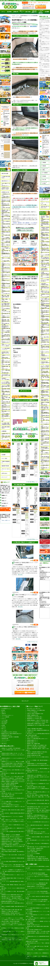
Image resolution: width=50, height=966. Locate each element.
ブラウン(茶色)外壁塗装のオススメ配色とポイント (45, 441)
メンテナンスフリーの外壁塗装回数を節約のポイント (45, 273)
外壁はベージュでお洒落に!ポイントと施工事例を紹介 (45, 437)
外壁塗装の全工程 (5, 192)
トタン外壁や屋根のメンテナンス (6, 349)
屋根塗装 (20, 222)
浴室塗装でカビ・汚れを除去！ (6, 379)
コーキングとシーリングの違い (6, 420)
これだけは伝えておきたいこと (7, 715)
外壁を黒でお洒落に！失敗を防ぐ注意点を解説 (45, 429)
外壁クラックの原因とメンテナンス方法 (6, 259)
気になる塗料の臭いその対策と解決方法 (45, 258)
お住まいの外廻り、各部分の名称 (7, 794)
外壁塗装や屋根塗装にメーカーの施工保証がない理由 (45, 306)
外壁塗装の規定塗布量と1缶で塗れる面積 (45, 370)
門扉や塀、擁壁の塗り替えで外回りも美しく (35, 753)
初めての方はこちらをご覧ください (34, 708)
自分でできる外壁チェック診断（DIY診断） (9, 788)
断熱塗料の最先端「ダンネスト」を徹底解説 (45, 396)
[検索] (49, 75)
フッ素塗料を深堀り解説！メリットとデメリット (45, 444)
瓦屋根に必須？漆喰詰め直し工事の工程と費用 (36, 786)
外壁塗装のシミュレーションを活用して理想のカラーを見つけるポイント (44, 71)
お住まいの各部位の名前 (6, 222)
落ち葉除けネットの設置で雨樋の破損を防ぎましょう (37, 815)
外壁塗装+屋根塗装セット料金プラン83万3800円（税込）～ (38, 720)
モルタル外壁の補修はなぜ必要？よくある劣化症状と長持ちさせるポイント (44, 50)
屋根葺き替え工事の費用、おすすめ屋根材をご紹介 (37, 745)
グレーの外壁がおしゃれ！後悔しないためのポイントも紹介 (12, 919)
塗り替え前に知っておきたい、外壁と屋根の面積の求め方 (12, 864)
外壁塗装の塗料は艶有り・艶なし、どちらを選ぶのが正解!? (38, 931)
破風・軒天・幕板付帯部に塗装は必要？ (5, 296)
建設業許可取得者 (5, 465)
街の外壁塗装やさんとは (6, 708)
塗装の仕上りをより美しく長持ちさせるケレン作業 (6, 278)
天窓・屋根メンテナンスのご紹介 (6, 311)
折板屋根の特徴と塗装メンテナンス (5, 353)
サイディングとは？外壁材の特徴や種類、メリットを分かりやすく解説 (44, 55)
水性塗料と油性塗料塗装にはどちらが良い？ (45, 347)
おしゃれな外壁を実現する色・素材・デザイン (45, 418)
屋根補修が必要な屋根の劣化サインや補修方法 (6, 330)
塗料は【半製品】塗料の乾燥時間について (6, 416)
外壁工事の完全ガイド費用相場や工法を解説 (6, 199)
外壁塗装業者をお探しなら (6, 735)
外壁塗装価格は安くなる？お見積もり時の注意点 (6, 207)
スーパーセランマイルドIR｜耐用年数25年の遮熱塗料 (37, 874)
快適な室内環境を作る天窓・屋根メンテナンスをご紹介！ (38, 806)
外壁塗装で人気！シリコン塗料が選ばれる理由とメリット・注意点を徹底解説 (44, 60)
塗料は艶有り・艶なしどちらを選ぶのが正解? (45, 344)
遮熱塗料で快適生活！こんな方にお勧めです (35, 886)
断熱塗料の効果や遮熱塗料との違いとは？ (45, 392)
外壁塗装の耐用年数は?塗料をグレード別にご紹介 (6, 225)
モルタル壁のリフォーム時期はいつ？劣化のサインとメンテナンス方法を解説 (44, 38)
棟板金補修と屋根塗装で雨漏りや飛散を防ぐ (6, 390)
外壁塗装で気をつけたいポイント (6, 289)
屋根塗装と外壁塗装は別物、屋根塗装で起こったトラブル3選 (13, 844)
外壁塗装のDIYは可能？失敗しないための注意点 (45, 329)
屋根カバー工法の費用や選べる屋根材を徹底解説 (6, 218)
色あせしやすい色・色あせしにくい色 (45, 146)
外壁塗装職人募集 (4, 738)
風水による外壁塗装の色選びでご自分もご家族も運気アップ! (13, 763)
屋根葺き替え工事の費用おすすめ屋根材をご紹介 (6, 214)
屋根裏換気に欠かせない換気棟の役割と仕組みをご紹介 (12, 894)
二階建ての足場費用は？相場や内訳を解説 (45, 321)
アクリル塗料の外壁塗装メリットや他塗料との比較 (6, 237)
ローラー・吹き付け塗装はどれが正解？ (45, 366)
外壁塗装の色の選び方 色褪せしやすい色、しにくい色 (11, 753)
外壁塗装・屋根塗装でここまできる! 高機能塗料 (10, 834)
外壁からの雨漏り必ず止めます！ (33, 736)
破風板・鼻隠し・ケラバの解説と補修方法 (6, 300)
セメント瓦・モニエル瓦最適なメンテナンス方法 (6, 360)
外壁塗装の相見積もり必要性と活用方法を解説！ (45, 231)
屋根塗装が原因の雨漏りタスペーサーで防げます (6, 337)
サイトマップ (4, 477)
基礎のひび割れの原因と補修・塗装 (44, 407)
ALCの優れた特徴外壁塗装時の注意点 (6, 424)
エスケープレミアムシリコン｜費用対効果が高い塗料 (37, 883)
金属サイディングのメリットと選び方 (6, 345)
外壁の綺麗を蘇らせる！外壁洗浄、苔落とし (45, 373)
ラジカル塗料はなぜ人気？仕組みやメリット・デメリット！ (12, 938)
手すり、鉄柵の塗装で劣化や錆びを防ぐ (6, 371)
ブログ (17, 15)
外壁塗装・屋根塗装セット (5, 67)
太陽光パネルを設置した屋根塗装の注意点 (45, 381)
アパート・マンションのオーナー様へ (45, 203)
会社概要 (47, 11)
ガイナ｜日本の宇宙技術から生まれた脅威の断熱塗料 (37, 899)
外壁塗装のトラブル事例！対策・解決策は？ (45, 411)
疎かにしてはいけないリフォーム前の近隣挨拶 (45, 254)
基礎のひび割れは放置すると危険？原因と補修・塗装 (11, 909)
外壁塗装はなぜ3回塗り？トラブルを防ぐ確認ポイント (11, 838)
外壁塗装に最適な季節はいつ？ (6, 233)
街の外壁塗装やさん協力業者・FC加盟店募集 (10, 736)
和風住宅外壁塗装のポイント (45, 355)
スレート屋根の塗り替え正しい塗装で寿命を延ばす (6, 334)
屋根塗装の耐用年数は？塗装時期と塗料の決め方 (45, 415)
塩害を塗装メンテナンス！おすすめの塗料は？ (6, 412)
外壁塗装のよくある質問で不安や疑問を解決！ (45, 220)
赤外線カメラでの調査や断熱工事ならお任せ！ (6, 203)
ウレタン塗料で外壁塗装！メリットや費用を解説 (6, 240)
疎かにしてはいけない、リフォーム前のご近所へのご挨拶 (12, 776)
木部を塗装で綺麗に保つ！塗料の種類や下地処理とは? (45, 385)
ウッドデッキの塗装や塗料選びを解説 (6, 375)
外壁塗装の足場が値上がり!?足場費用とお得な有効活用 (37, 858)
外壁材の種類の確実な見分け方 (44, 269)
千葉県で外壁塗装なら (6, 462)
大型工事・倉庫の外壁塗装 (32, 851)
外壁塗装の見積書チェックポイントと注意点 (45, 239)
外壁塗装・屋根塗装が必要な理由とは (8, 784)
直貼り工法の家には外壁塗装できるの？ (45, 340)
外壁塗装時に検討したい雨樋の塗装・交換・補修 (6, 319)
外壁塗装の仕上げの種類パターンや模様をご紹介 (45, 452)
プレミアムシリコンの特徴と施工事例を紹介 (45, 456)
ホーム (3, 11)
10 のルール (3, 718)
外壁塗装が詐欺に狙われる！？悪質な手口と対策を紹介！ (12, 841)
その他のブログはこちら (32, 641)
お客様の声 (15, 11)
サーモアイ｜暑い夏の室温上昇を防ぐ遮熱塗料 (36, 873)
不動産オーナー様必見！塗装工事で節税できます (45, 310)
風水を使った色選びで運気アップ (45, 137)
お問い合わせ (4, 473)
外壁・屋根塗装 (26, 222)
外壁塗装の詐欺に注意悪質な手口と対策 (45, 246)
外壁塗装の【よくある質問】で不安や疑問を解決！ (11, 748)
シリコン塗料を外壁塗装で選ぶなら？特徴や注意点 (6, 244)
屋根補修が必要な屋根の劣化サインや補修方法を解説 (37, 816)
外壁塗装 (15, 222)
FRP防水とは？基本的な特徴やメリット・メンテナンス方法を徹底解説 (44, 27)
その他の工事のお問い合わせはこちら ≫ (25, 269)
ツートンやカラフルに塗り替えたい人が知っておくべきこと (45, 151)
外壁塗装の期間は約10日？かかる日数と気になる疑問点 (12, 764)
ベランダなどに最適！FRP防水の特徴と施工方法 (6, 401)
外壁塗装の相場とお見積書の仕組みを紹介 (45, 235)
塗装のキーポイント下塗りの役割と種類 (45, 292)
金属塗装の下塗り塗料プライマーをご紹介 (45, 295)
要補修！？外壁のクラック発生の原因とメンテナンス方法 (12, 819)
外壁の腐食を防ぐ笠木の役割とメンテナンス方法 (6, 315)
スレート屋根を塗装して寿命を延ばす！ (34, 850)
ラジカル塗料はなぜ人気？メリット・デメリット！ (45, 463)
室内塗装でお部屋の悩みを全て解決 (34, 755)
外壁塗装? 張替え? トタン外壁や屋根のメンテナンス (37, 775)
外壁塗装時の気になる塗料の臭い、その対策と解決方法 (12, 778)
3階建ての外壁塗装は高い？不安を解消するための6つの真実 (12, 779)
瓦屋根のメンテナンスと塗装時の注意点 (6, 356)
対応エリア (3, 728)
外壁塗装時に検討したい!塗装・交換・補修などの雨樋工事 (38, 810)
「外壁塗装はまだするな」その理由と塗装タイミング (6, 195)
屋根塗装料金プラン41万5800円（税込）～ (35, 718)
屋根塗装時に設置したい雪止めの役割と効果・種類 (6, 322)
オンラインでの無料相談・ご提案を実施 (45, 217)
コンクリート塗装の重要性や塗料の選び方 (6, 386)
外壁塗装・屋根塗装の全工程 (32, 715)
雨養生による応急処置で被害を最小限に (45, 403)
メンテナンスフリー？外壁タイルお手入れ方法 (45, 351)
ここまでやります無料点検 (40, 12)
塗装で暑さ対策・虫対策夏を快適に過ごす (6, 252)
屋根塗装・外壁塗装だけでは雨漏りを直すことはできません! (13, 781)
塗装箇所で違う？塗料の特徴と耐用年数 (45, 288)
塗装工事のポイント (6, 180)
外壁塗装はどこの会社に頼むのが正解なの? (9, 849)
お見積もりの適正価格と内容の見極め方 (45, 243)
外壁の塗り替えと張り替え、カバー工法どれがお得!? (45, 265)
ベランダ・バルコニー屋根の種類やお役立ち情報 (6, 393)
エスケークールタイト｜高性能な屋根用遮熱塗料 (36, 884)
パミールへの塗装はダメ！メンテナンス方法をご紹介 (45, 388)
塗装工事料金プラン (34, 12)
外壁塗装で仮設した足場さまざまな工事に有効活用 (45, 314)
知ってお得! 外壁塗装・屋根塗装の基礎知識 (9, 783)
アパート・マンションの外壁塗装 (33, 853)
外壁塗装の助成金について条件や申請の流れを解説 (37, 763)
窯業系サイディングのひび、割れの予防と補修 (45, 336)
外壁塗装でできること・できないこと (6, 281)
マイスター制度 (4, 720)
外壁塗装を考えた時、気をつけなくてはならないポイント (12, 836)
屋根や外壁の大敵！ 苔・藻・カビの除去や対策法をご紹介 (38, 846)
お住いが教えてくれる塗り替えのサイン (6, 184)
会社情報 (3, 725)
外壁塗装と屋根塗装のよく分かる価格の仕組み (36, 710)
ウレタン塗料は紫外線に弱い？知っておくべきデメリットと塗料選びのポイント (44, 66)
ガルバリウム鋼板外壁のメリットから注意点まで (45, 276)
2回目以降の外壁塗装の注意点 (44, 284)
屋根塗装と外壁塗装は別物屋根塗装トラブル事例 (6, 285)
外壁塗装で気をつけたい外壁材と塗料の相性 (6, 435)
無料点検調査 (33, 26)
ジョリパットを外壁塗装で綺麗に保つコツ (45, 362)
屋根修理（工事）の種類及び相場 (6, 211)
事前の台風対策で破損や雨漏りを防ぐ (45, 400)
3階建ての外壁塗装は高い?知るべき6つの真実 (45, 261)
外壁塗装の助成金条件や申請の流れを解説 (45, 224)
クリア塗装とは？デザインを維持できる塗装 (6, 248)
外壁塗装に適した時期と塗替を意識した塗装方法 (6, 229)
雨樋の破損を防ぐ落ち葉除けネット (5, 327)
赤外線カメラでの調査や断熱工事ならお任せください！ (37, 738)
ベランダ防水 (33, 222)
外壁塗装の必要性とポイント (32, 740)
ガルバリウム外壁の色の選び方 (45, 280)
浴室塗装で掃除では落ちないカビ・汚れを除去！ (36, 831)
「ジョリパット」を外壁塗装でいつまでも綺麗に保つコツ (12, 869)
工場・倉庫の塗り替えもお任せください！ (45, 199)
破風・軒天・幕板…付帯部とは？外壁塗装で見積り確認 (37, 795)
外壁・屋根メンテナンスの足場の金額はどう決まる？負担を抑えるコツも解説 (44, 44)
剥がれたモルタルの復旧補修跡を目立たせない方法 (6, 270)
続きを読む (20, 574)
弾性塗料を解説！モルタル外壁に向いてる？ (45, 448)
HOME (13, 15)
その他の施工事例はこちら (32, 481)
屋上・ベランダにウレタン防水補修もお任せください (6, 405)
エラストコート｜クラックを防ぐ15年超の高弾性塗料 (37, 891)
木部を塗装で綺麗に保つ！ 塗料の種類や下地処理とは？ (12, 898)
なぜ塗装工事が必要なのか (6, 177)
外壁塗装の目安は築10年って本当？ (5, 188)
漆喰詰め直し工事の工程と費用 (45, 359)
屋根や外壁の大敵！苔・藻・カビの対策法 (45, 377)
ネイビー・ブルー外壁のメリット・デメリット (45, 422)
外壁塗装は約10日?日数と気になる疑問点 (45, 250)
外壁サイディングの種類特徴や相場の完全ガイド (6, 266)
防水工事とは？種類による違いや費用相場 (6, 397)
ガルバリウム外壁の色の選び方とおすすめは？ (10, 804)
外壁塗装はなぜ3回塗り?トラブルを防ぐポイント (6, 293)
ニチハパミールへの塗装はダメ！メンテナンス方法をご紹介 (12, 899)
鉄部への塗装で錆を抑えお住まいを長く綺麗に (6, 364)
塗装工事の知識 (5, 173)
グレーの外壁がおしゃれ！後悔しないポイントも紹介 (45, 426)
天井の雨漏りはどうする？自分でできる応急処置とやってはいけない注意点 (44, 21)
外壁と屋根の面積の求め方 (6, 427)
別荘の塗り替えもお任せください (45, 207)
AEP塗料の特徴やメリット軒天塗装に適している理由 (45, 467)
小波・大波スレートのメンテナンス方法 (6, 438)
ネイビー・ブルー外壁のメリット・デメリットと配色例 (12, 918)
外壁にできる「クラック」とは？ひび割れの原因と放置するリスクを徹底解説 (44, 32)
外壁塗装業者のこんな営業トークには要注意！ (45, 325)
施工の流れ (28, 11)
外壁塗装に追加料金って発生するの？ (45, 228)
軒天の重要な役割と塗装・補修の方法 (6, 304)
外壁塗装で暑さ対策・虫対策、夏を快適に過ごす (36, 856)
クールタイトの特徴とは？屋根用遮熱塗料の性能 (45, 459)
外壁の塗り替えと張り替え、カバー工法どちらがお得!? (12, 793)
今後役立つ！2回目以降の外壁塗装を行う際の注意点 (37, 751)
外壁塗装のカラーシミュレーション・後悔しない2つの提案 (12, 761)
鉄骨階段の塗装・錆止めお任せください (6, 367)
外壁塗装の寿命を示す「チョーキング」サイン (6, 255)
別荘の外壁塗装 (30, 855)
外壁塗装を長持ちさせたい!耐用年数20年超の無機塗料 (45, 302)
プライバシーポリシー (6, 470)
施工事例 (9, 11)
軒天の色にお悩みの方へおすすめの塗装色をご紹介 (6, 308)
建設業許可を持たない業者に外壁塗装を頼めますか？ (11, 733)
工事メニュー (21, 12)
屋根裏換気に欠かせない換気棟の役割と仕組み (6, 408)
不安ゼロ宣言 (4, 723)
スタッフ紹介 (4, 458)
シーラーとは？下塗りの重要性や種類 (45, 299)
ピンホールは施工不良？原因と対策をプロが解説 (6, 274)
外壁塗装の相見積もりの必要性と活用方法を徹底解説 (11, 839)
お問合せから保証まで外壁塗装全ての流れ (35, 713)
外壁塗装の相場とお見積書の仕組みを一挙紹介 (36, 723)
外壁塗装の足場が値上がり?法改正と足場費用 (45, 317)
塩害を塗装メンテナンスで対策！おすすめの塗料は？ (11, 896)
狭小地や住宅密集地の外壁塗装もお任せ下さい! (6, 341)
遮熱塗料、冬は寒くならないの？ (33, 924)
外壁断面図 (4, 431)
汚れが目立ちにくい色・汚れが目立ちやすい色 (45, 141)
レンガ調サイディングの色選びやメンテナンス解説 (6, 263)
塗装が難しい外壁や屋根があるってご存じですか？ (45, 332)
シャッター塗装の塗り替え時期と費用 (6, 383)
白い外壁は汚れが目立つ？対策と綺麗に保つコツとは (45, 433)
